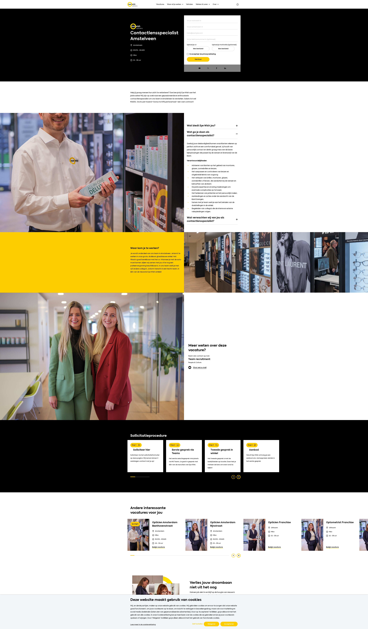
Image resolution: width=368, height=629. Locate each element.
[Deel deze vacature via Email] (199, 68)
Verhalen (189, 4)
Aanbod (254, 450)
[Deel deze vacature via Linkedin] (225, 68)
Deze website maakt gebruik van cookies (165, 600)
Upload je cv (191, 45)
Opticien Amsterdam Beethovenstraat (164, 524)
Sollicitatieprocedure (148, 436)
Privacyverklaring (209, 54)
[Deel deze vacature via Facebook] (216, 68)
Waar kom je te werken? (144, 248)
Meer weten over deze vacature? (207, 348)
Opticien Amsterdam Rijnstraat (222, 524)
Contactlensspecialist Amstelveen (154, 36)
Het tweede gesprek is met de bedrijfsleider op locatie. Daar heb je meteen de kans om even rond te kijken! (222, 463)
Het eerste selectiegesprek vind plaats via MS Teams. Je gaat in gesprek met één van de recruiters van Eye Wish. (184, 461)
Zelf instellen (197, 624)
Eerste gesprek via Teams (183, 452)
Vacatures (160, 4)
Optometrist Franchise (340, 522)
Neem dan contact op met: (199, 356)
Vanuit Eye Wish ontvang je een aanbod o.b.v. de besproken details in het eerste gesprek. (260, 458)
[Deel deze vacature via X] (208, 68)
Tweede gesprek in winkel (222, 452)
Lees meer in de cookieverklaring (143, 625)
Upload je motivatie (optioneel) (224, 45)
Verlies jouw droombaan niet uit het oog (211, 585)
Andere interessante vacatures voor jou (148, 510)
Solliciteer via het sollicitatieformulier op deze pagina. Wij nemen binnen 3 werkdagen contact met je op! (144, 458)
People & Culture (194, 362)
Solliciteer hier (141, 450)
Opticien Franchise (279, 522)
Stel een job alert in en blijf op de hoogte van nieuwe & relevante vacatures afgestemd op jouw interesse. (212, 593)
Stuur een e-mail (199, 367)
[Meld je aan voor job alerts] (238, 4)
